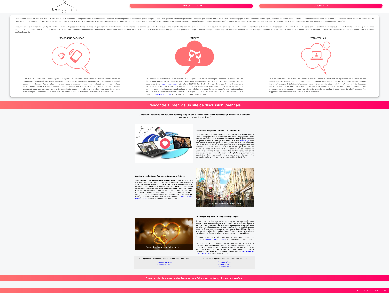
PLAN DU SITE (372, 290)
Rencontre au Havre (164, 262)
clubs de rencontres (169, 84)
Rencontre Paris (225, 266)
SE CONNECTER (321, 6)
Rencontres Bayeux (225, 264)
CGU (363, 290)
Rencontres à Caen (164, 264)
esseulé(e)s (244, 141)
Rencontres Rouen (225, 262)
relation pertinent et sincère (215, 239)
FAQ (358, 290)
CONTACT (383, 290)
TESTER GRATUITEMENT (191, 6)
